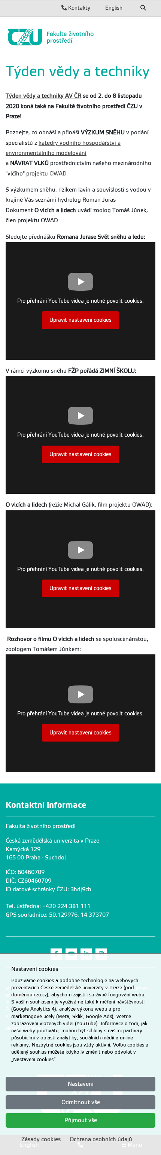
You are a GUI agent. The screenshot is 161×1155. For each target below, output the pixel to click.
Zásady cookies (41, 1139)
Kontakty (78, 8)
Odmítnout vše (80, 1102)
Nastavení (81, 1084)
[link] (80, 37)
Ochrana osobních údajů (101, 1139)
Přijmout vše (80, 1120)
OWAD (58, 174)
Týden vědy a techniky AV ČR (43, 96)
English (113, 8)
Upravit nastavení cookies (80, 320)
